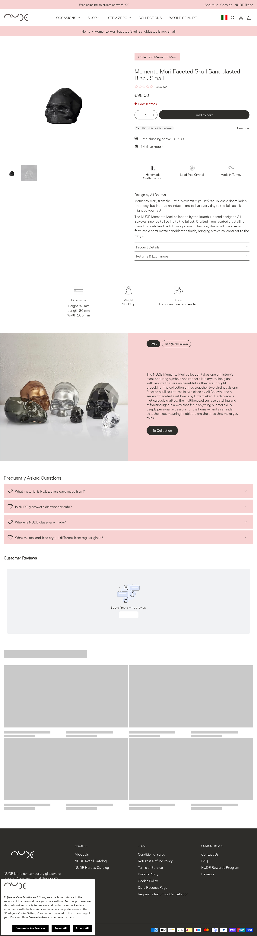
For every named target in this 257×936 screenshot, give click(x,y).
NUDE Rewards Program (220, 867)
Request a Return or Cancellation (163, 894)
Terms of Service (150, 867)
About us (211, 4)
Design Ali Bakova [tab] (176, 344)
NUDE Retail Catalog (91, 860)
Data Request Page (152, 887)
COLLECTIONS (150, 17)
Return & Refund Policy (155, 860)
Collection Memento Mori (157, 56)
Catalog (226, 4)
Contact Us (210, 854)
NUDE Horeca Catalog (92, 867)
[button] (204, 114)
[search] (232, 17)
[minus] (138, 115)
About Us (82, 854)
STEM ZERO (117, 17)
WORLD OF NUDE (183, 17)
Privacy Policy (148, 874)
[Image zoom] (63, 104)
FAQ (204, 860)
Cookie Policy (148, 880)
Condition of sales (151, 854)
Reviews (207, 874)
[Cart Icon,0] (249, 17)
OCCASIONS (66, 17)
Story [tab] (153, 344)
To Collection (162, 430)
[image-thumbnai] (12, 173)
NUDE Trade (244, 4)
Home (85, 31)
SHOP (92, 17)
